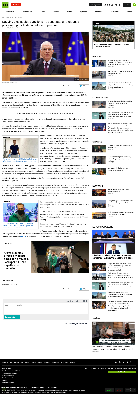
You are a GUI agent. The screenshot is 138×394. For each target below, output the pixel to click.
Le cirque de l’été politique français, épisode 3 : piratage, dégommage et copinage (119, 159)
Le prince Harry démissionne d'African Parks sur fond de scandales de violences (120, 103)
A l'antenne (115, 11)
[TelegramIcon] (115, 4)
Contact (4, 380)
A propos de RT (6, 368)
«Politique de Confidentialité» (58, 392)
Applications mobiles (8, 382)
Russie (42, 11)
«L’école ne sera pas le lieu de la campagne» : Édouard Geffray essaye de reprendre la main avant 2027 (120, 62)
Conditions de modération (9, 378)
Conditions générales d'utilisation (11, 371)
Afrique (56, 11)
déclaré (23, 236)
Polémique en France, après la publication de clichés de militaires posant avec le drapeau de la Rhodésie (120, 275)
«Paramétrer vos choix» (77, 390)
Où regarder (95, 5)
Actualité (9, 11)
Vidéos (129, 11)
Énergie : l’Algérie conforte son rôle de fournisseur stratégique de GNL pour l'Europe (120, 203)
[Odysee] (108, 4)
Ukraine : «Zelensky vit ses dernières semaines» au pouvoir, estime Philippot (112, 256)
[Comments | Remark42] (45, 312)
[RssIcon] (119, 4)
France (69, 11)
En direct (16, 5)
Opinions (83, 11)
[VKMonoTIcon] (104, 4)
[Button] (134, 4)
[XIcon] (112, 4)
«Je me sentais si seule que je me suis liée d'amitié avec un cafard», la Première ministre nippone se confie (120, 115)
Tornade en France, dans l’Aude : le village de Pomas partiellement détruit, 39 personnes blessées (120, 85)
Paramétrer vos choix (8, 375)
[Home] (5, 5)
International (27, 11)
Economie (98, 11)
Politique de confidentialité (9, 373)
